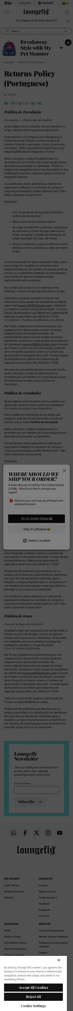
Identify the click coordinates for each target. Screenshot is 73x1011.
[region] (33, 983)
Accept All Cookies (33, 987)
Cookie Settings (33, 1006)
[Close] (59, 960)
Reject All (33, 997)
